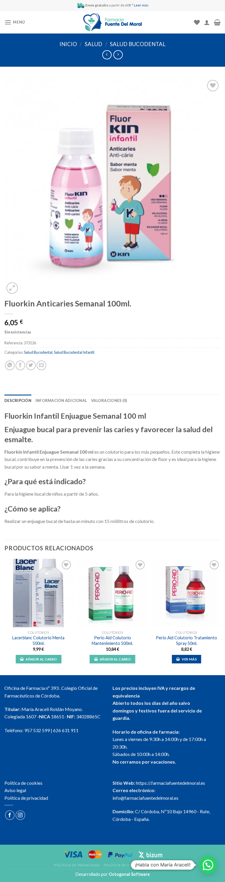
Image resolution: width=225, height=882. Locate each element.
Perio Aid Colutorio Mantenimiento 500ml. (112, 640)
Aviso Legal (159, 865)
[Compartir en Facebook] (20, 365)
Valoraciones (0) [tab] (109, 400)
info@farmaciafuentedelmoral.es (145, 798)
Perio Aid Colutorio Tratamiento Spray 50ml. (186, 640)
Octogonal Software (129, 874)
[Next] (220, 616)
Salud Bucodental (138, 44)
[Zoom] (12, 288)
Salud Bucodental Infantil (74, 352)
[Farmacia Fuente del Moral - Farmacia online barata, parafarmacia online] (112, 22)
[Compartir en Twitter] (31, 365)
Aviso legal (15, 790)
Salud (93, 44)
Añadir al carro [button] (41, 659)
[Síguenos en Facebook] (10, 815)
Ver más (189, 659)
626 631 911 (66, 730)
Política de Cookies (124, 865)
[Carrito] (217, 22)
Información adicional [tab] (61, 400)
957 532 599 (37, 730)
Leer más (141, 5)
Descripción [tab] (17, 400)
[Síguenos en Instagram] (20, 815)
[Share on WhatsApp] (10, 365)
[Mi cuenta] (207, 22)
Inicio (68, 44)
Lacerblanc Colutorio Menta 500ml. (38, 640)
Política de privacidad (26, 798)
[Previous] (4, 616)
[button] (208, 865)
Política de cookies (23, 783)
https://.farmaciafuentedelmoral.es (170, 783)
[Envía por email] (41, 365)
